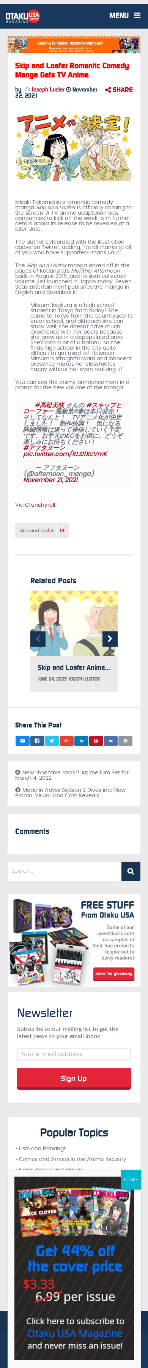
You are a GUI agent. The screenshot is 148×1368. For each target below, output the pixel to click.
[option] (74, 645)
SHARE (122, 90)
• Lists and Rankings (40, 1148)
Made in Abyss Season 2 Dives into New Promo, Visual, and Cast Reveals (70, 793)
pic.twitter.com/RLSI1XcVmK (65, 454)
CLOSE (131, 1179)
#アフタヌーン (44, 448)
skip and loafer (42, 530)
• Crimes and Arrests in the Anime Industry (70, 1159)
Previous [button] (38, 639)
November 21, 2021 (50, 480)
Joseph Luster (47, 89)
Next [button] (110, 639)
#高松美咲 (49, 405)
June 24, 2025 (52, 679)
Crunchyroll (40, 505)
